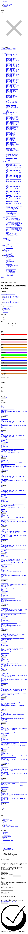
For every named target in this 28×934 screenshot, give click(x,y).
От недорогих (6, 309)
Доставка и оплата (7, 4)
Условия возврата (7, 5)
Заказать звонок (4, 902)
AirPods (5, 837)
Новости (5, 6)
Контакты (5, 1)
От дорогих (6, 310)
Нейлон (2, 385)
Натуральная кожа (5, 377)
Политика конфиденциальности (10, 826)
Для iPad (5, 833)
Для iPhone (5, 832)
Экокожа (3, 382)
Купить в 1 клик (17, 875)
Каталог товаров (4, 51)
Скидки (5, 821)
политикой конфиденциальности (8, 901)
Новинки (5, 312)
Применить (3, 397)
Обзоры (5, 824)
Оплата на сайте (7, 825)
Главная (2, 277)
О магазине (6, 2)
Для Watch (3, 280)
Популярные (10, 306)
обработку (4, 900)
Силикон (3, 379)
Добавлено (3, 416)
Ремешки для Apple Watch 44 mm (10, 297)
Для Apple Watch (7, 836)
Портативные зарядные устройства (11, 838)
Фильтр (3, 304)
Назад (4, 299)
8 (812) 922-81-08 (4, 9)
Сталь (2, 387)
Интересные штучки (8, 840)
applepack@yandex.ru (8, 849)
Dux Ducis (3, 396)
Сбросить (8, 397)
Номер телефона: (4, 873)
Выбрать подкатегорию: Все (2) (8, 294)
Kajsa (2, 391)
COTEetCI (3, 394)
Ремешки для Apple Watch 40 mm (10, 296)
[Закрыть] (1, 881)
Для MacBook (6, 835)
